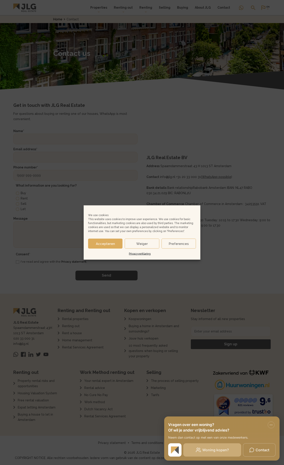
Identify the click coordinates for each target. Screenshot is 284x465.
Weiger (142, 244)
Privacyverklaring (140, 253)
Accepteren (105, 244)
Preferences (179, 244)
